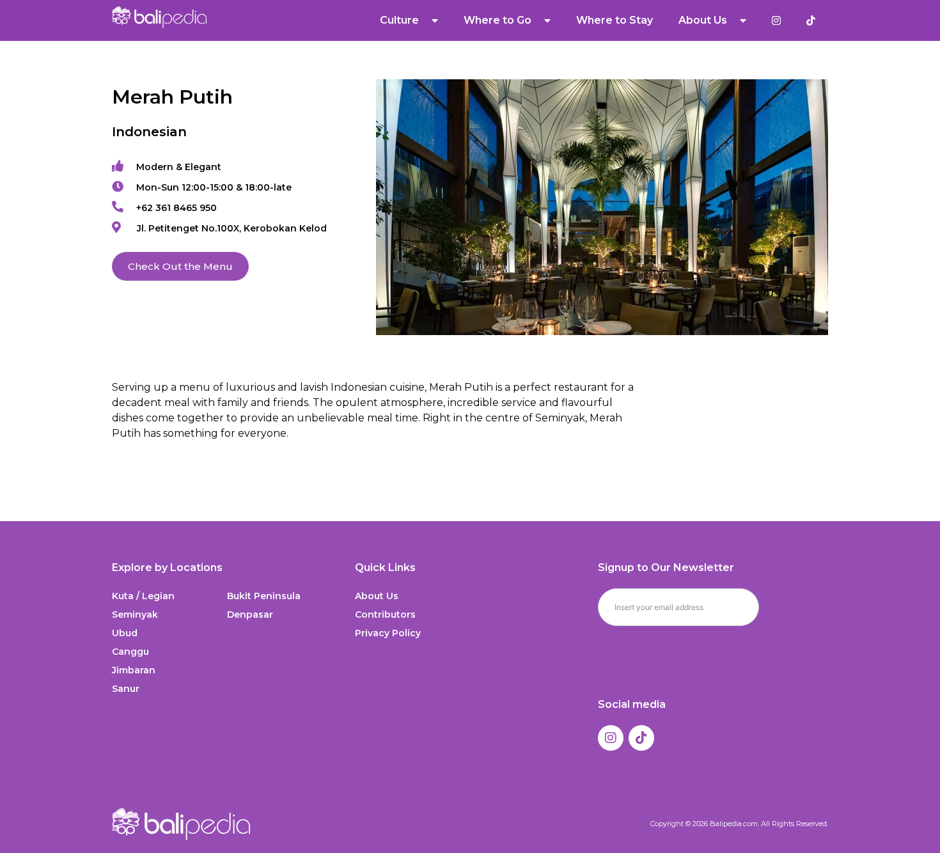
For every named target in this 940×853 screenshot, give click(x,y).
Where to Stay (614, 20)
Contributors (385, 614)
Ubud (124, 633)
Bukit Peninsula (264, 596)
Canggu (130, 651)
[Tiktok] (641, 738)
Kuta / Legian (143, 596)
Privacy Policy (388, 633)
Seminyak (135, 614)
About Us (376, 596)
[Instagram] (610, 738)
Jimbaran (133, 670)
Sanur (125, 688)
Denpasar (250, 614)
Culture (399, 20)
